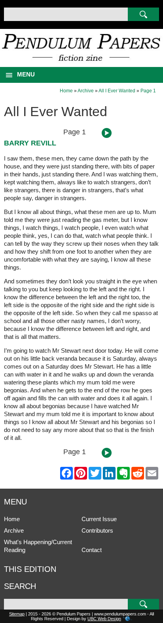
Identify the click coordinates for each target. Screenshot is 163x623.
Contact (92, 550)
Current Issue (99, 519)
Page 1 (148, 91)
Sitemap (17, 614)
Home (66, 91)
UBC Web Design (104, 618)
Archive (86, 91)
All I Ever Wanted (117, 91)
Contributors (97, 530)
